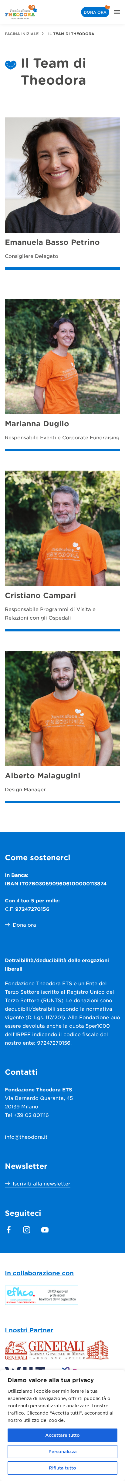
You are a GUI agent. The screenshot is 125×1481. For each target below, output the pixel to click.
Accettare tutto (62, 1435)
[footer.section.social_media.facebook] (8, 1229)
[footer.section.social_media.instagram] (26, 1229)
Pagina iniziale (22, 33)
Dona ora (95, 12)
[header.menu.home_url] (21, 12)
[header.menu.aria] (117, 12)
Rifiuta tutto (62, 1467)
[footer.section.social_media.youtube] (45, 1229)
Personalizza (63, 1451)
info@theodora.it (26, 1137)
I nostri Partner (29, 1330)
